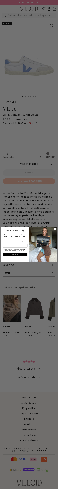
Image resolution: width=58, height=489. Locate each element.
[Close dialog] (55, 229)
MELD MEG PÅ (15, 254)
